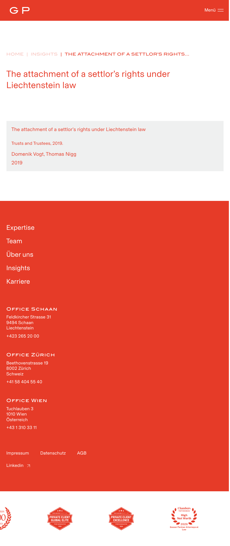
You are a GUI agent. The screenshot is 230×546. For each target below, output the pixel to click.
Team (14, 241)
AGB (82, 453)
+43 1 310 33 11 (21, 427)
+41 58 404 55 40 (24, 382)
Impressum (17, 453)
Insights (44, 54)
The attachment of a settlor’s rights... (127, 54)
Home (15, 54)
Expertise (20, 228)
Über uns (19, 255)
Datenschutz (53, 453)
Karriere (18, 281)
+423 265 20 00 (22, 336)
